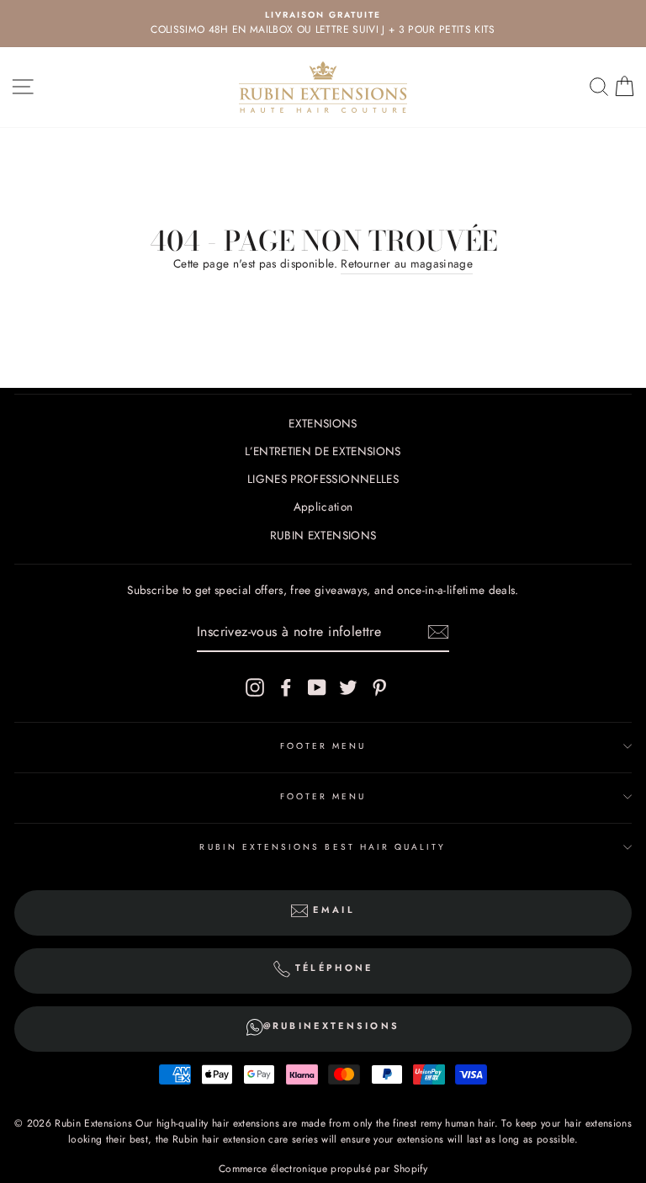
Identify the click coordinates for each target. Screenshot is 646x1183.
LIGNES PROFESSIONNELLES (323, 478)
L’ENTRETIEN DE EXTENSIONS (323, 451)
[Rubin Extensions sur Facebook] (286, 687)
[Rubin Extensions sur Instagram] (255, 687)
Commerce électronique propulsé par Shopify (323, 1168)
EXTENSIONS (323, 423)
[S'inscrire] (438, 632)
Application (323, 506)
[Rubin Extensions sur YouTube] (317, 687)
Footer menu (323, 746)
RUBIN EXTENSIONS (323, 535)
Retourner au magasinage (407, 263)
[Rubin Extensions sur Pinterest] (379, 687)
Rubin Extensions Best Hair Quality (322, 847)
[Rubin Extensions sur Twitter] (348, 687)
